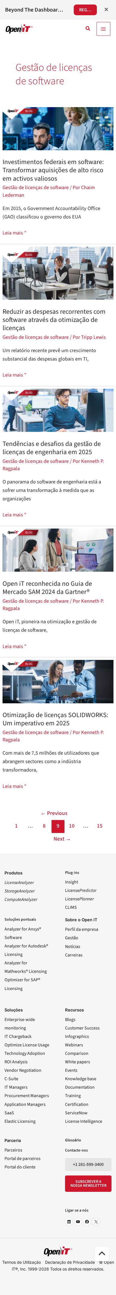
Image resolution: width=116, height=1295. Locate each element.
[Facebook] (87, 1222)
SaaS (9, 1113)
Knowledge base (80, 1079)
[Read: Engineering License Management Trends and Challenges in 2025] (58, 410)
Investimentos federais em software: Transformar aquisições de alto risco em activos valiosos (53, 170)
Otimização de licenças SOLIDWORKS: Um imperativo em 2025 (55, 719)
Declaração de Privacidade (70, 1262)
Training (73, 1096)
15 (99, 826)
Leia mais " (14, 233)
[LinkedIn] (69, 1222)
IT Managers (16, 1087)
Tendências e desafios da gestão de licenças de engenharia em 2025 (52, 448)
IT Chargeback (18, 1036)
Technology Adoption (25, 1053)
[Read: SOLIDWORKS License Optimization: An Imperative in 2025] (58, 681)
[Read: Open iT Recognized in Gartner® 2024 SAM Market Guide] (58, 549)
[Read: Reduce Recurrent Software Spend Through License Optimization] (58, 273)
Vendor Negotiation (23, 1070)
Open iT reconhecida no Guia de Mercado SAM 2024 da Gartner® (47, 587)
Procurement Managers (27, 1096)
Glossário (73, 1140)
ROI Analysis (16, 1062)
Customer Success (82, 1028)
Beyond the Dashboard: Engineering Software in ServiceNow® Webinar (35, 10)
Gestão (71, 938)
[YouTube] (78, 1222)
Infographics (77, 1036)
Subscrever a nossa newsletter (88, 1183)
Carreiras (73, 955)
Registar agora (88, 10)
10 (72, 826)
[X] (96, 1222)
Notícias (72, 946)
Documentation (80, 1087)
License (80, 890)
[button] (88, 29)
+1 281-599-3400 (88, 1164)
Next (62, 839)
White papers (77, 1062)
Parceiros (13, 1150)
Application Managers (25, 1104)
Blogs (70, 1019)
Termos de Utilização (21, 1262)
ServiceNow (76, 1113)
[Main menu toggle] (103, 29)
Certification (76, 1104)
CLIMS (71, 907)
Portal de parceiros (23, 1158)
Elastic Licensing (20, 1121)
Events (71, 1070)
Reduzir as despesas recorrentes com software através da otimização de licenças (54, 320)
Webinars (74, 1045)
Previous (54, 813)
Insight (71, 882)
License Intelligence (83, 1121)
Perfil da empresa (81, 929)
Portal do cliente (20, 1167)
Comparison (76, 1053)
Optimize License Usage (27, 1045)
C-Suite (11, 1079)
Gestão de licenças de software (36, 187)
